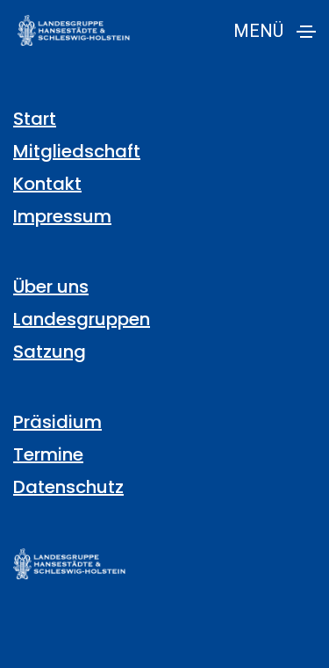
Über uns (51, 286)
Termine (48, 454)
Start (34, 118)
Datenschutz (68, 487)
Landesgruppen (81, 319)
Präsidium (57, 422)
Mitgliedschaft (76, 151)
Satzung (49, 351)
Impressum (62, 216)
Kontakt (47, 183)
